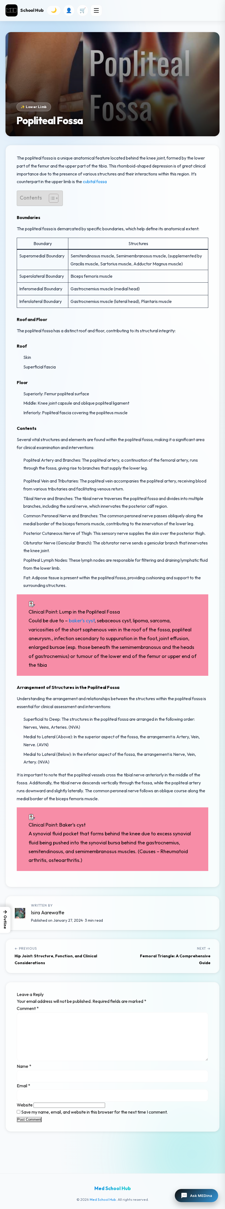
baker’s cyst (82, 620)
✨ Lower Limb (34, 107)
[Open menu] (96, 10)
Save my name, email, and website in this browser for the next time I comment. (94, 1112)
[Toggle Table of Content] (51, 198)
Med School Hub (103, 1199)
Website (25, 1105)
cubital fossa (95, 181)
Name (24, 1066)
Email (23, 1085)
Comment (28, 1008)
